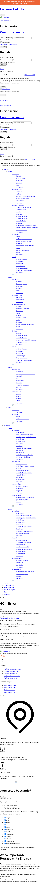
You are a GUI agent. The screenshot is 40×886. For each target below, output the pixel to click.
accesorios (15, 234)
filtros (18, 378)
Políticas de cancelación (12, 676)
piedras (18, 396)
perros (10, 172)
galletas (19, 194)
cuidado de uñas (21, 219)
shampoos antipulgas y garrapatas (27, 228)
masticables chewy (22, 198)
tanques (19, 383)
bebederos (19, 311)
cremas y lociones (22, 486)
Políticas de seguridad (11, 678)
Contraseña (3, 40)
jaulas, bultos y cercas (23, 241)
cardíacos (19, 446)
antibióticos (20, 439)
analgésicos (20, 432)
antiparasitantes (21, 259)
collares (19, 315)
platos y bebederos (22, 250)
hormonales (20, 453)
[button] (20, 67)
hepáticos (19, 450)
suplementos (20, 479)
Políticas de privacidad (11, 671)
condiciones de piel (22, 471)
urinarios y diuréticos (23, 457)
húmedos (19, 176)
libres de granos (21, 284)
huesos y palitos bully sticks (25, 196)
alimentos (15, 174)
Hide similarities (11, 806)
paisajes (19, 394)
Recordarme (6, 42)
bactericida (19, 264)
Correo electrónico (6, 38)
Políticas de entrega (10, 674)
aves (9, 408)
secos (18, 291)
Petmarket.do (12, 9)
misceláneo (16, 369)
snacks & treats (17, 190)
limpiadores (20, 381)
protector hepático (22, 500)
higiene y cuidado (18, 205)
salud (14, 257)
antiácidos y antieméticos (24, 435)
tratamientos (16, 462)
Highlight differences (13, 808)
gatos (10, 277)
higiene (14, 331)
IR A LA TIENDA (30, 75)
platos (18, 327)
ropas (18, 252)
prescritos (15, 430)
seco (17, 185)
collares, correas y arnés (24, 239)
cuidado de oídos (21, 216)
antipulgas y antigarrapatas (25, 466)
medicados (19, 181)
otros (18, 401)
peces (10, 367)
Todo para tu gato (10, 688)
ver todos (19, 187)
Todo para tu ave (9, 690)
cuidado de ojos (21, 338)
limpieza (19, 223)
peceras (19, 387)
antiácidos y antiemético (24, 516)
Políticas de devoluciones (12, 669)
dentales (19, 192)
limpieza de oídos (22, 268)
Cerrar (2, 69)
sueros (18, 502)
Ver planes (23, 3)
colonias (19, 214)
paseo (18, 248)
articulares (19, 444)
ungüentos (19, 491)
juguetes (19, 243)
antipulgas (19, 261)
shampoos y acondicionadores (26, 225)
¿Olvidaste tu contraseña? (8, 45)
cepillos (18, 212)
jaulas (18, 320)
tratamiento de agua (22, 385)
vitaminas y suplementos (24, 270)
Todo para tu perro (10, 685)
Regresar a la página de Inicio (9, 618)
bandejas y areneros (22, 309)
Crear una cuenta (12, 32)
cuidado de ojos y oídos (24, 448)
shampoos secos (21, 230)
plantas (18, 398)
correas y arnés (21, 318)
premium (19, 183)
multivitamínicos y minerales (25, 497)
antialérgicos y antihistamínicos (26, 437)
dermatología (20, 266)
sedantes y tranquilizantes (24, 455)
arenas (18, 306)
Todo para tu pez (9, 692)
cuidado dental (21, 221)
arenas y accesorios (18, 304)
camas (18, 237)
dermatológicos (17, 484)
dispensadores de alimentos (25, 374)
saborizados (20, 201)
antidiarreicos (20, 441)
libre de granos (21, 178)
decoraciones (16, 392)
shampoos (19, 488)
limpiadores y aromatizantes (25, 246)
